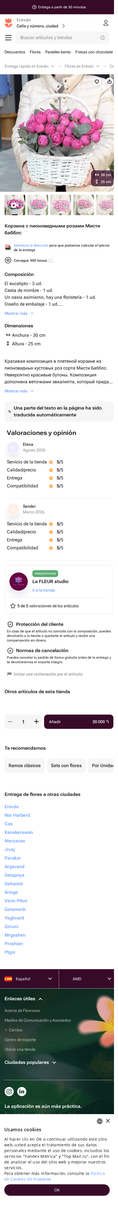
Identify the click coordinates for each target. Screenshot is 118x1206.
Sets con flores (66, 765)
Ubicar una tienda (20, 1049)
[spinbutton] (23, 722)
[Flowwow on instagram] (9, 1091)
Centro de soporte (20, 1039)
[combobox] (100, 1121)
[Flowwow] (8, 22)
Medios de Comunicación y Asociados (38, 1020)
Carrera (15, 1030)
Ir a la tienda (43, 590)
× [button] (107, 1121)
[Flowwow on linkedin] (21, 1091)
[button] (10, 722)
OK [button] (57, 1190)
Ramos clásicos (25, 765)
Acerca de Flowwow (22, 1010)
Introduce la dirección (31, 245)
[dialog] (57, 1160)
